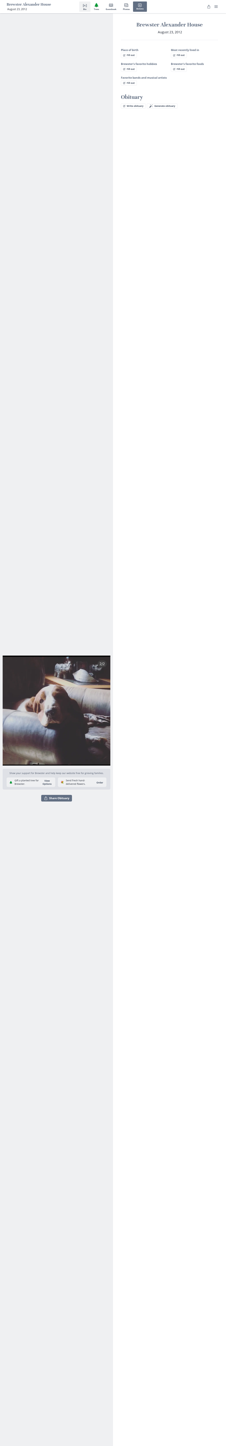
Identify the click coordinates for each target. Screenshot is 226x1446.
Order (99, 782)
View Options (47, 782)
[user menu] (216, 6)
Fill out (131, 55)
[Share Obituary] (208, 6)
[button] (56, 709)
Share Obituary (59, 798)
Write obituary (135, 105)
